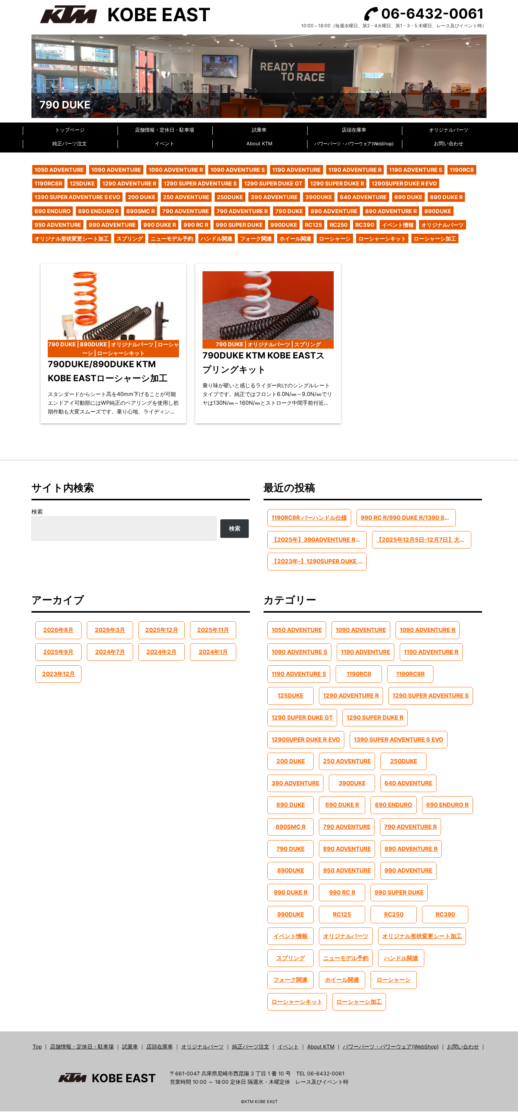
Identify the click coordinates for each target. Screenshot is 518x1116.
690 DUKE (408, 197)
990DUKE (283, 225)
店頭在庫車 (354, 130)
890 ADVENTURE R (391, 211)
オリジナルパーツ (448, 130)
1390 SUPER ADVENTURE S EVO (77, 197)
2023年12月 (58, 673)
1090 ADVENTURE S (237, 170)
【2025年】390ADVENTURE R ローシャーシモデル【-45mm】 (319, 539)
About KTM (259, 143)
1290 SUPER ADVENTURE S (200, 183)
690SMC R (140, 211)
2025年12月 (161, 629)
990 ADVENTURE (112, 225)
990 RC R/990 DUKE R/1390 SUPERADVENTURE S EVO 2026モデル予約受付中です (408, 517)
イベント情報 (398, 225)
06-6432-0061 (432, 13)
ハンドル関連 (216, 238)
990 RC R (196, 225)
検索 (37, 511)
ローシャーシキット (382, 238)
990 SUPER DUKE (239, 225)
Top (37, 1047)
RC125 (313, 225)
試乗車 (259, 130)
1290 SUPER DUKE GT (273, 183)
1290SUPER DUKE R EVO (404, 183)
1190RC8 (462, 170)
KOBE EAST (159, 14)
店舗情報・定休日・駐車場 (164, 130)
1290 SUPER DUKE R (337, 183)
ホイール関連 (295, 238)
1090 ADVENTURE (116, 170)
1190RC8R (48, 183)
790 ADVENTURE (185, 211)
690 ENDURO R (98, 211)
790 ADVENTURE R (242, 211)
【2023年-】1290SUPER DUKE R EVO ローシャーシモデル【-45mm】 (319, 561)
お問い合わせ (448, 143)
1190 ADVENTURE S (415, 170)
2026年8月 (58, 629)
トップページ (70, 130)
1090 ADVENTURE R (176, 170)
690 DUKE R (446, 197)
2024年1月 (213, 651)
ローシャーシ (335, 238)
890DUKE (437, 211)
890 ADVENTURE (334, 211)
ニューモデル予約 (172, 238)
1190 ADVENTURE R (354, 170)
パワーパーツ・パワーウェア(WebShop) (353, 143)
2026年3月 (110, 629)
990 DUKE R (159, 225)
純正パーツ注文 (69, 143)
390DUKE (318, 197)
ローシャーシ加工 (435, 238)
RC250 (339, 225)
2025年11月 (213, 629)
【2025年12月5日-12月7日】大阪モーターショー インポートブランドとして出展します (423, 539)
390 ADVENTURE (274, 197)
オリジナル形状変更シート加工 (72, 238)
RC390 (364, 225)
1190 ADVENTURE (296, 170)
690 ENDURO (53, 211)
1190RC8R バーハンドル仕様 (309, 517)
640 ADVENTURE (363, 197)
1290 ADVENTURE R (129, 183)
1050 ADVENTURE (59, 170)
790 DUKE (289, 211)
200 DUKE (141, 197)
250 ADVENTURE (186, 197)
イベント (164, 143)
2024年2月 (161, 651)
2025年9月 (58, 651)
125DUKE (82, 183)
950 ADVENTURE (58, 225)
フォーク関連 (256, 238)
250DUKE (230, 197)
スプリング (129, 238)
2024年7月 (110, 651)
